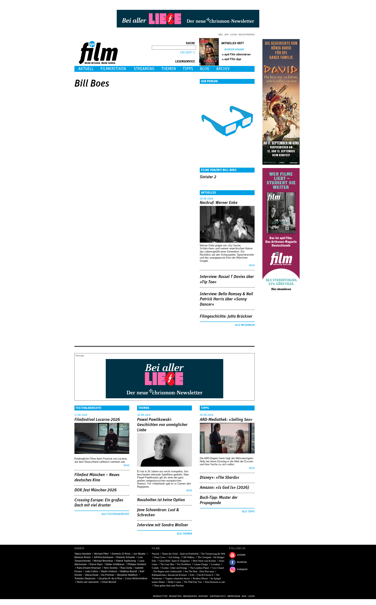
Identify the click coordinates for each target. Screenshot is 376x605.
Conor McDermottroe (136, 578)
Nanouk (155, 553)
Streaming (144, 69)
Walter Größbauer (115, 564)
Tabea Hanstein (82, 553)
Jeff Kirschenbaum (103, 557)
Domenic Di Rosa (121, 553)
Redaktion (175, 596)
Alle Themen (184, 533)
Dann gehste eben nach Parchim (169, 585)
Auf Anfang (173, 557)
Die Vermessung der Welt (213, 553)
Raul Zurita (126, 568)
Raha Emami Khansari (89, 568)
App (226, 34)
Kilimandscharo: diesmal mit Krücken (169, 575)
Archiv (223, 69)
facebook (242, 562)
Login (233, 34)
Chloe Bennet (108, 582)
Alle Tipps (248, 511)
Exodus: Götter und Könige (174, 568)
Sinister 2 (208, 177)
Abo (220, 34)
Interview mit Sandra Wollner (162, 525)
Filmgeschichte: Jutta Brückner (226, 316)
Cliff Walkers (188, 557)
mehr (252, 265)
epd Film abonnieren (237, 54)
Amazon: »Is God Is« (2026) (224, 487)
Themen (168, 69)
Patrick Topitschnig (126, 560)
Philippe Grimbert (136, 564)
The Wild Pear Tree (193, 582)
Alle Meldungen (245, 325)
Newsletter (160, 596)
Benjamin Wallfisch (127, 575)
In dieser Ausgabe (234, 49)
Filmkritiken (113, 69)
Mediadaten (190, 596)
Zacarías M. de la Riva (110, 578)
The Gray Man (167, 564)
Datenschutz (218, 596)
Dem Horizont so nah (215, 582)
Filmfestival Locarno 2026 (97, 420)
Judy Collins (91, 571)
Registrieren (247, 34)
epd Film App (232, 59)
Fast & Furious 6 (205, 575)
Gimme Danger (201, 564)
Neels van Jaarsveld (88, 582)
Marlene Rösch (82, 557)
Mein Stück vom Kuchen (204, 560)
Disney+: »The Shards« (219, 477)
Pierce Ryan (96, 564)
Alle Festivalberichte (115, 514)
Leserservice (185, 61)
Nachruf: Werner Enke (218, 203)
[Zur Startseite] (98, 63)
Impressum (233, 596)
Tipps (188, 69)
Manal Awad (91, 575)
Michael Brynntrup (103, 560)
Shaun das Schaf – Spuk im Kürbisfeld (180, 553)
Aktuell (86, 69)
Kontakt (203, 596)
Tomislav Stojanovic (85, 578)
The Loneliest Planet (199, 568)
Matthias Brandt (128, 571)
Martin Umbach (109, 571)
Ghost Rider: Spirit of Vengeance (174, 560)
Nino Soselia (111, 568)
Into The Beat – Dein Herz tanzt (199, 571)
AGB (244, 596)
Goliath (155, 568)
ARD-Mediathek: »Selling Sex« (226, 420)
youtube (241, 554)
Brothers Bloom (200, 578)
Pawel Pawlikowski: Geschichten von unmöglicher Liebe (162, 425)
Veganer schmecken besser (177, 578)
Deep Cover (159, 557)
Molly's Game (174, 582)
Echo (192, 575)
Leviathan (215, 564)
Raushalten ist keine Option (161, 500)
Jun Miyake (139, 553)
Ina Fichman (107, 575)
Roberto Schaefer (125, 557)
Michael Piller (101, 553)
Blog (204, 69)
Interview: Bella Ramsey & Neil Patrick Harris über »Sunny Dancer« (226, 299)
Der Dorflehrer (184, 564)
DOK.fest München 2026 (95, 490)
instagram (242, 569)
